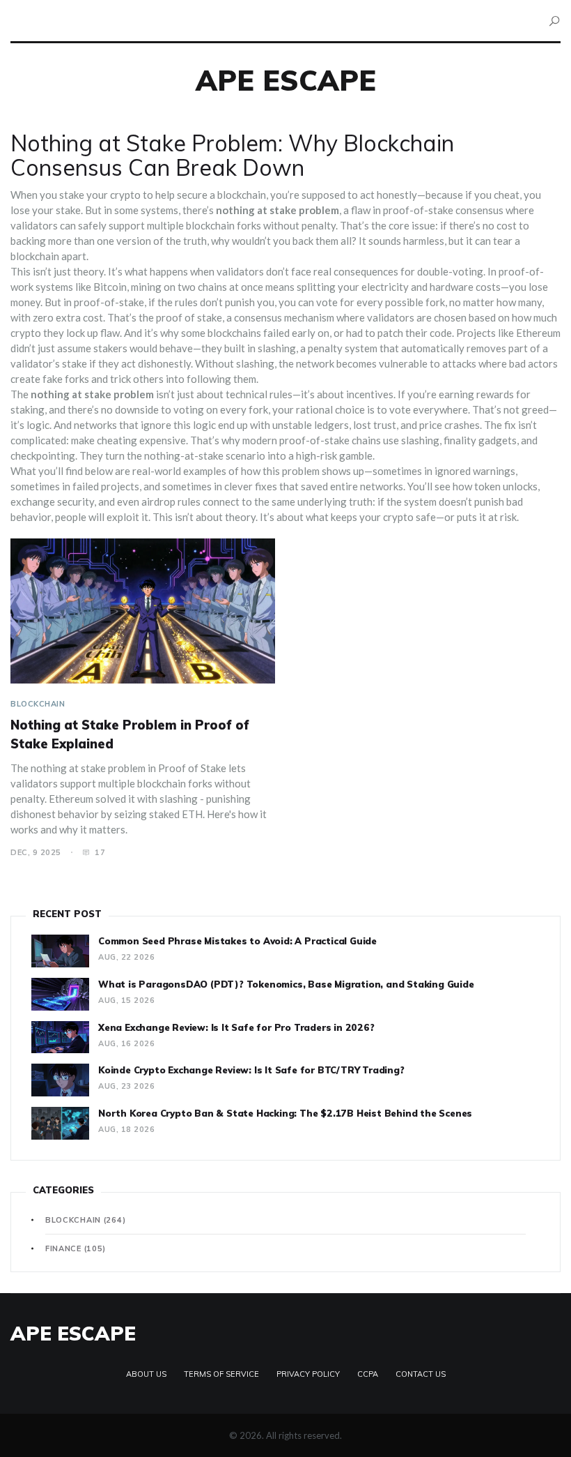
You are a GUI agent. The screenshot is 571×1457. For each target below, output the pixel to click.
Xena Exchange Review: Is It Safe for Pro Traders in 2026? (236, 1027)
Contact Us (421, 1374)
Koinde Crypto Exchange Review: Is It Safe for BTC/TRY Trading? (251, 1069)
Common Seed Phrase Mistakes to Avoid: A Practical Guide (237, 940)
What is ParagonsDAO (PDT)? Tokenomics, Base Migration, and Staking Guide (286, 984)
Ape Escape (286, 80)
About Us (146, 1374)
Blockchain (37, 704)
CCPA (367, 1374)
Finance (75, 1248)
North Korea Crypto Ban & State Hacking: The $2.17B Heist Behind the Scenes (285, 1113)
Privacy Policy (308, 1374)
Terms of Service (221, 1374)
